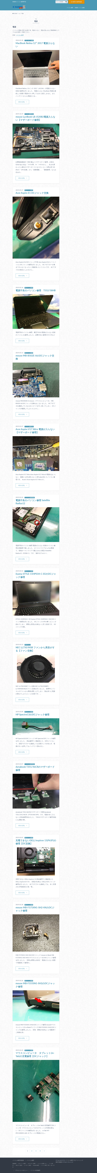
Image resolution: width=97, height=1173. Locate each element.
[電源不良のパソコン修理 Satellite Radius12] (36, 541)
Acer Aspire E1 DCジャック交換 (32, 193)
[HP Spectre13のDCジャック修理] (36, 734)
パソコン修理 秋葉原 (18, 1160)
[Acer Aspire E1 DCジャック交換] (36, 257)
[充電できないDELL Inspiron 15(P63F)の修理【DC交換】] (36, 874)
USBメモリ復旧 (19, 1165)
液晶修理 (14, 1163)
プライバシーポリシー (21, 1170)
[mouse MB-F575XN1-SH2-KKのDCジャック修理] (36, 950)
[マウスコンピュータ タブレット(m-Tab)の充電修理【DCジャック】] (36, 1120)
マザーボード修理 (31, 1163)
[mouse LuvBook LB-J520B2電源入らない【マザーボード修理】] (36, 157)
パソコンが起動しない (42, 1163)
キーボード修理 (27, 1165)
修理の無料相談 (77, 2)
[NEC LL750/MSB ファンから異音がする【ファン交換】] (36, 681)
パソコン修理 (70, 7)
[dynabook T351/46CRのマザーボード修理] (36, 807)
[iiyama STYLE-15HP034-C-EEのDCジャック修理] (36, 614)
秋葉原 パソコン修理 (79, 7)
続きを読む (21, 102)
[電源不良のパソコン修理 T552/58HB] (36, 327)
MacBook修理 (36, 1165)
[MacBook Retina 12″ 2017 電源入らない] (36, 84)
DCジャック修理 (22, 1163)
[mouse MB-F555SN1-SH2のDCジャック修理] (36, 1020)
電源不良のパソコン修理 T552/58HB (36, 290)
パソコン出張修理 (35, 1170)
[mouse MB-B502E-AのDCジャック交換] (36, 396)
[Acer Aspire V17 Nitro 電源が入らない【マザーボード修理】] (36, 470)
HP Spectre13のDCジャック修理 (32, 715)
